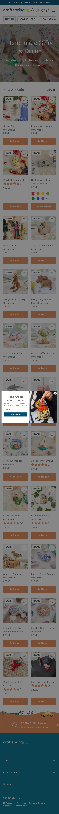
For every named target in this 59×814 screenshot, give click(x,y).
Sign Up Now (15, 414)
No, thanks (15, 418)
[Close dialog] (55, 393)
